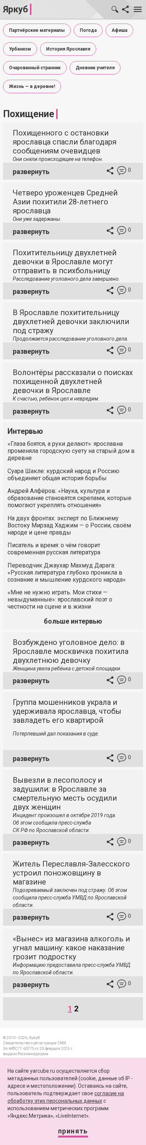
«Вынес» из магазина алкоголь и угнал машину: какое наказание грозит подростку (71, 947)
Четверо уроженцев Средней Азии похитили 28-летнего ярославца (65, 201)
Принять (73, 1131)
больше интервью (73, 621)
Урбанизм (20, 49)
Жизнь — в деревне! (32, 86)
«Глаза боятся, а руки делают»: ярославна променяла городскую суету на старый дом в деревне (71, 451)
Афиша (119, 30)
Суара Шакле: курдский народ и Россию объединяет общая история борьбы (63, 475)
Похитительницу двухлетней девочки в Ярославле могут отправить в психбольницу (64, 261)
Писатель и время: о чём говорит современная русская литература (53, 549)
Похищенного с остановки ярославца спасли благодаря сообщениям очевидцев (64, 141)
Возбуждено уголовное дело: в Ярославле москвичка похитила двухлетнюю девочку (70, 651)
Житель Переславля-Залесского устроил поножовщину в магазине (71, 872)
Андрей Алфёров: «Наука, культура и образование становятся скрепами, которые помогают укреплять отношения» (69, 498)
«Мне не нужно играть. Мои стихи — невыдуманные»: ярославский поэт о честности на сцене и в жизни (59, 599)
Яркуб (15, 9)
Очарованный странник (35, 67)
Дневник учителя (95, 67)
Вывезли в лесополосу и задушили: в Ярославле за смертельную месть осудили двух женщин (65, 793)
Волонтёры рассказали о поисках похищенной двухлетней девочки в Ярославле (73, 381)
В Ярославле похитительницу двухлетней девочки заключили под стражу (71, 321)
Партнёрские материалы (37, 30)
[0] (121, 171)
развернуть (31, 172)
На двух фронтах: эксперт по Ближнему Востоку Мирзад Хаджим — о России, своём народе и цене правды (69, 525)
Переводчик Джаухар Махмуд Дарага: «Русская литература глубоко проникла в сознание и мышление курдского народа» (66, 572)
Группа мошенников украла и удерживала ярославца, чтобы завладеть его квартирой (67, 711)
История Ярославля (68, 49)
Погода (88, 30)
